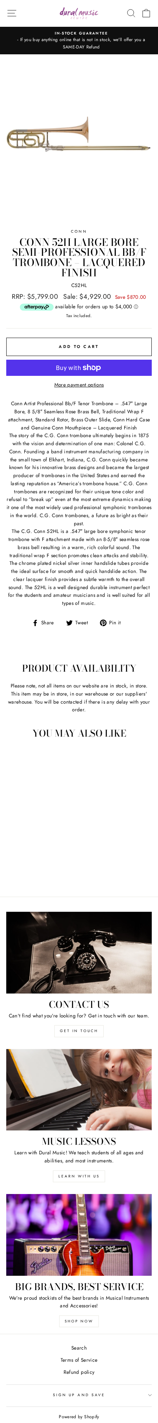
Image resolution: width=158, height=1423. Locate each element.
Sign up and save (79, 1395)
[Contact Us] (79, 953)
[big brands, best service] (79, 1235)
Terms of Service (79, 1360)
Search (79, 1347)
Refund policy (79, 1372)
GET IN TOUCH (79, 1031)
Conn (79, 231)
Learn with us (79, 1176)
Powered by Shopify (79, 1416)
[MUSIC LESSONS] (79, 1090)
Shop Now (79, 1321)
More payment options (79, 384)
